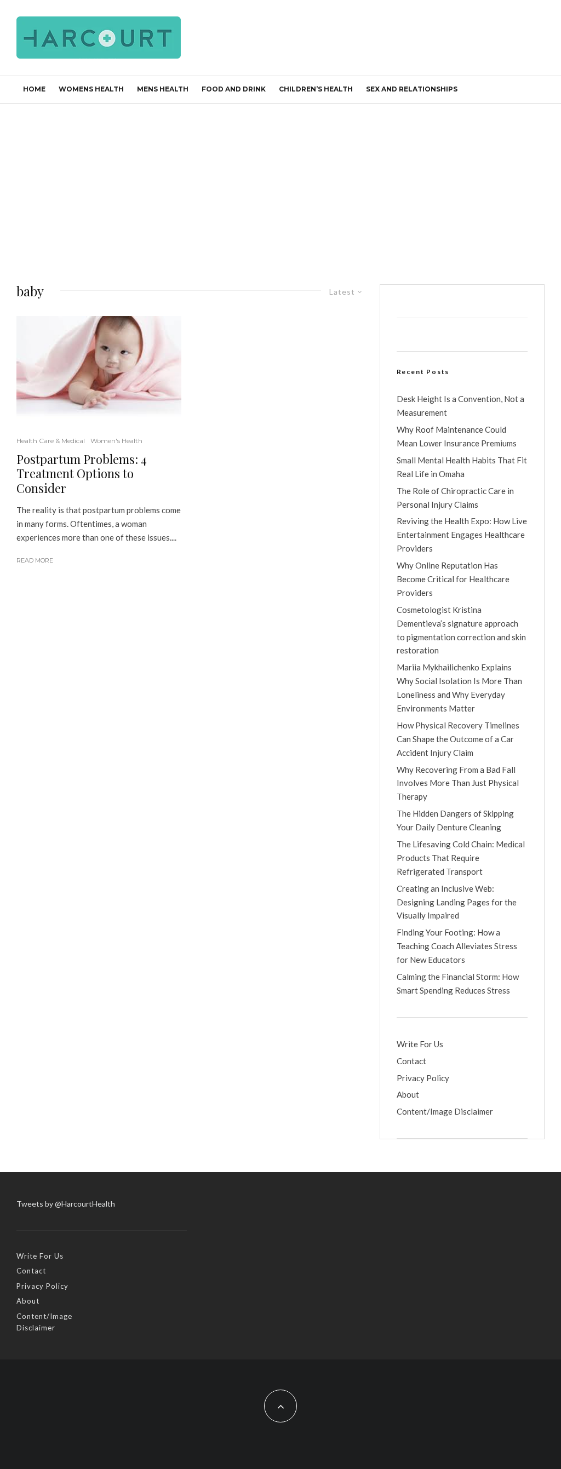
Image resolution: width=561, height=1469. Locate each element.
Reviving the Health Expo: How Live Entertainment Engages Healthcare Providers (462, 534)
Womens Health (91, 89)
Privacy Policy (423, 1078)
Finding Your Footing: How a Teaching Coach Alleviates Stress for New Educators (457, 946)
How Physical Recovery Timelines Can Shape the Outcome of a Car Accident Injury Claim (458, 739)
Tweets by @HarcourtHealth (65, 1203)
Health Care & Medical (50, 441)
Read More (34, 560)
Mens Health (162, 89)
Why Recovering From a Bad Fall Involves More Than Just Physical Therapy (458, 783)
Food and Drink (234, 89)
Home (34, 89)
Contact (411, 1061)
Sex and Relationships (411, 89)
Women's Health (116, 441)
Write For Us (420, 1044)
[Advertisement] (280, 185)
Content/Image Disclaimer (445, 1111)
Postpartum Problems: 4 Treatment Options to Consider (81, 473)
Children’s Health (316, 89)
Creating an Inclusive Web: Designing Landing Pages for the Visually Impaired (457, 902)
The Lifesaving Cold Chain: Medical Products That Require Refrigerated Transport (461, 857)
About (408, 1094)
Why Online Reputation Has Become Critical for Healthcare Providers (453, 579)
